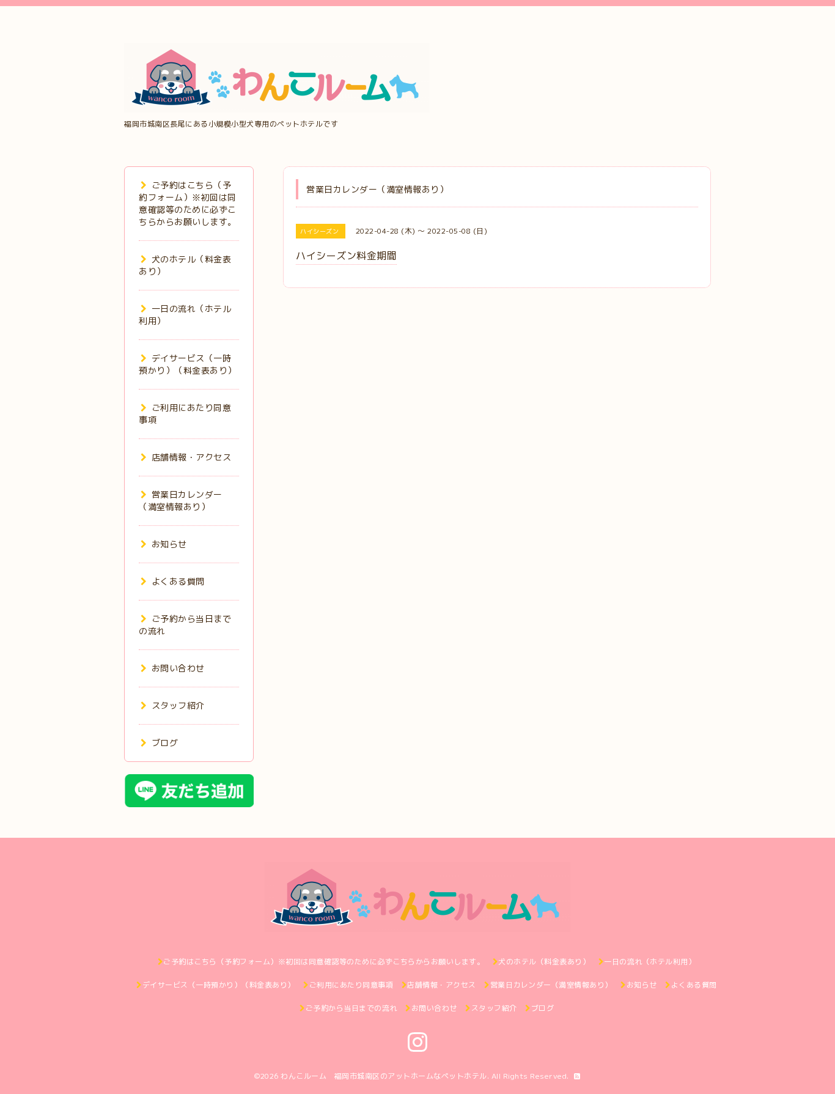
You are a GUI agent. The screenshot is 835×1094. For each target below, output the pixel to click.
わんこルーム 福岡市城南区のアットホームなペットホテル (384, 1076)
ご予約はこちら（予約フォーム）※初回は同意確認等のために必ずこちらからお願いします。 (188, 203)
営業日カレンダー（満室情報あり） (181, 500)
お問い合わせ (178, 668)
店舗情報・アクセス (191, 457)
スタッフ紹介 (178, 705)
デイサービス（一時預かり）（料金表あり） (188, 364)
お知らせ (169, 544)
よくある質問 (178, 581)
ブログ (165, 742)
